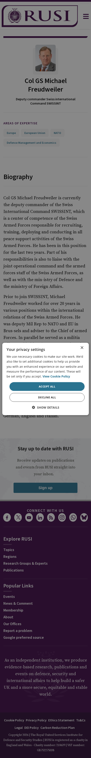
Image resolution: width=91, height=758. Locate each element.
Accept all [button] (47, 386)
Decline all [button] (47, 397)
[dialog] (45, 379)
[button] (45, 407)
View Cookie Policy (56, 376)
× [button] (81, 347)
